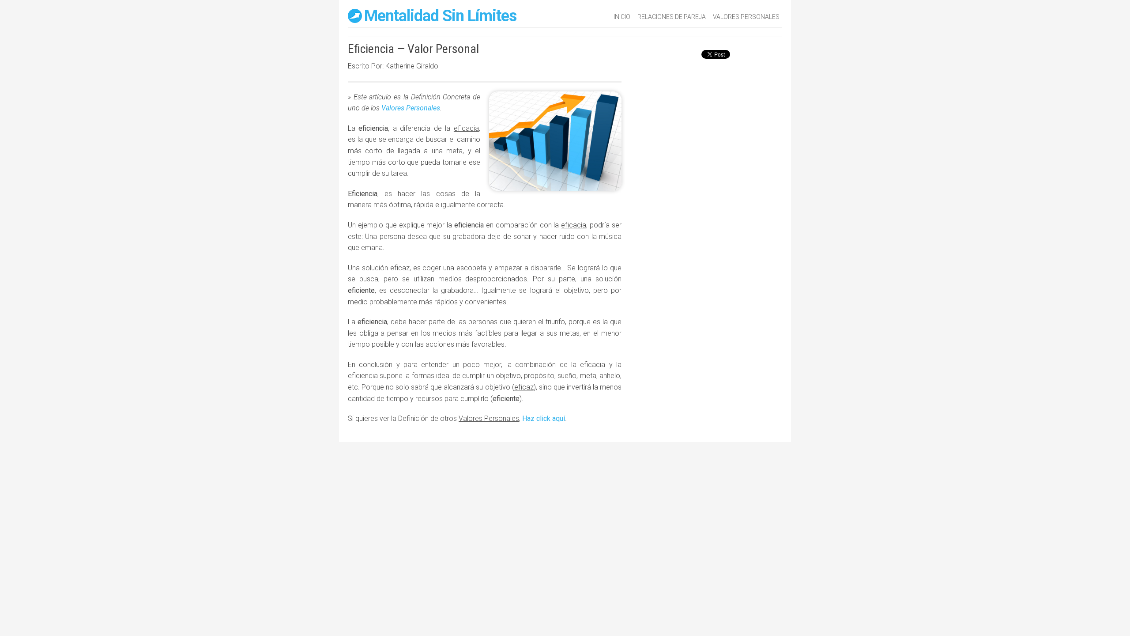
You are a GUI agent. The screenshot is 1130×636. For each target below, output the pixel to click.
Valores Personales (746, 16)
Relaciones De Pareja (671, 16)
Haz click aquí (543, 418)
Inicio (622, 16)
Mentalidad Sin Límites (440, 16)
